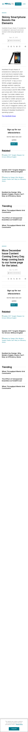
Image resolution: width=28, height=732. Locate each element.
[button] (3, 4)
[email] (19, 46)
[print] (25, 46)
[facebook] (8, 46)
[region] (14, 725)
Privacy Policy (19, 724)
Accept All (14, 728)
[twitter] (14, 46)
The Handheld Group (9, 116)
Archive (4, 12)
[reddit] (17, 46)
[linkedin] (11, 46)
